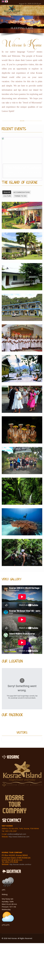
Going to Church (22, 402)
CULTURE (7, 196)
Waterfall (22, 494)
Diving (22, 524)
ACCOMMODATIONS (21, 192)
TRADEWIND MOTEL (22, 279)
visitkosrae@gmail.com (16, 834)
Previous (3, 159)
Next (41, 159)
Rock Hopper (22, 463)
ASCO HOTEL (22, 310)
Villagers (22, 371)
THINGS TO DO (20, 196)
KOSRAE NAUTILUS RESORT (22, 249)
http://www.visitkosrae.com (19, 837)
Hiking (22, 555)
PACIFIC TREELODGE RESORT (22, 218)
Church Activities (22, 340)
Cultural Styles (22, 432)
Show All (7, 192)
